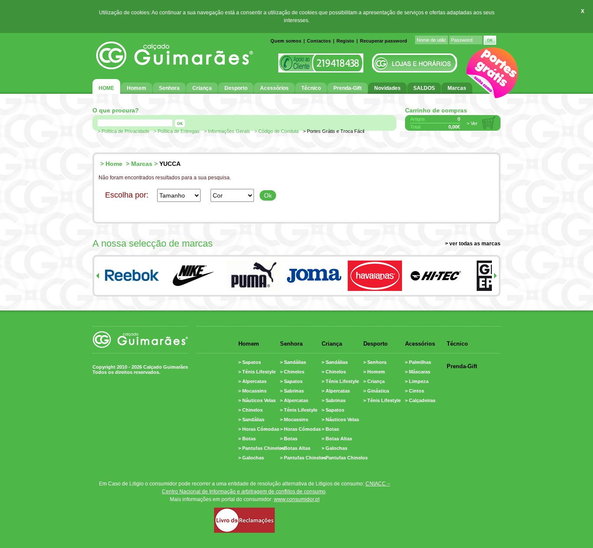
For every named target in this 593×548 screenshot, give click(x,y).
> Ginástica (376, 390)
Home (113, 163)
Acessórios (420, 343)
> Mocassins (252, 390)
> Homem (374, 371)
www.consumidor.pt (297, 499)
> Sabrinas (292, 390)
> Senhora (374, 362)
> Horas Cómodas (258, 429)
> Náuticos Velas (257, 400)
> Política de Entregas (177, 131)
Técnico (457, 343)
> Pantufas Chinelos (261, 448)
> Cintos (414, 390)
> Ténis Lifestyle (257, 371)
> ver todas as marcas (473, 244)
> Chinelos (250, 410)
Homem (248, 343)
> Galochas (251, 457)
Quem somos (285, 40)
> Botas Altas (295, 448)
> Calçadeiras (420, 400)
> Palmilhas (418, 362)
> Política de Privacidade (123, 131)
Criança (332, 343)
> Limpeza (416, 381)
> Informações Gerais (227, 131)
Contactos (319, 40)
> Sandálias (251, 419)
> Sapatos (249, 362)
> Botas (247, 438)
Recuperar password (383, 40)
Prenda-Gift (462, 366)
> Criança (374, 381)
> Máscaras (417, 371)
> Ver (472, 123)
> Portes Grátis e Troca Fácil (333, 131)
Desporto (375, 343)
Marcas (141, 163)
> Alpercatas (252, 381)
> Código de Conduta (276, 131)
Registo (345, 40)
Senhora (291, 343)
